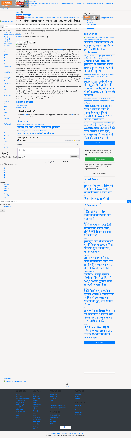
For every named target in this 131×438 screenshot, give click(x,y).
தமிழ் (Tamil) (20, 403)
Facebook (78, 406)
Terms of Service (61, 433)
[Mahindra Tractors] (107, 18)
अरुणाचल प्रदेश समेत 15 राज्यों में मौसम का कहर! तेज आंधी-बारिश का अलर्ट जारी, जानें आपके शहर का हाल (98, 263)
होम (24, 3)
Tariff (51, 400)
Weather (86, 255)
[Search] (21, 8)
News (85, 222)
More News (99, 342)
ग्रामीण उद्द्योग (36, 417)
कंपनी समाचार (100, 3)
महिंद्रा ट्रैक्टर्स (7, 37)
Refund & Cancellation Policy (75, 433)
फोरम (5, 191)
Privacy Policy (51, 433)
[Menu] (20, 1)
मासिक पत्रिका (27, 6)
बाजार (84, 3)
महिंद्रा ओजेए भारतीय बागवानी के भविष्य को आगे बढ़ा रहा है (97, 215)
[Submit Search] (129, 201)
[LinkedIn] (4, 174)
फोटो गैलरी (6, 184)
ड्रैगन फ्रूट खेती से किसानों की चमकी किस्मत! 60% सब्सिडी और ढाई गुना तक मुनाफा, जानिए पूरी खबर (99, 246)
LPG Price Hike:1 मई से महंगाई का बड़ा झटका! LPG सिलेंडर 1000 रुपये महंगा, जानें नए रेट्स (98, 332)
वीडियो (21, 6)
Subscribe (65, 161)
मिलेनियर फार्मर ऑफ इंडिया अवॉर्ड (12, 35)
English (18, 394)
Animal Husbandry (89, 271)
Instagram (78, 412)
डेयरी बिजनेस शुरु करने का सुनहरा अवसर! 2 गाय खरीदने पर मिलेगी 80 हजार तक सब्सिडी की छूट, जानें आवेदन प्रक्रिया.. (99, 298)
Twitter (77, 408)
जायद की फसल (8, 41)
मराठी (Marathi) (20, 400)
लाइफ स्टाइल (55, 18)
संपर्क (5, 197)
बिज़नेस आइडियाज (8, 43)
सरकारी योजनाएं (41, 3)
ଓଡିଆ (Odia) (19, 409)
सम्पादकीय (107, 3)
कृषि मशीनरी (7, 39)
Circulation (53, 398)
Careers (77, 398)
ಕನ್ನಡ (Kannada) (20, 407)
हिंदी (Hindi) (19, 396)
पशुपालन (48, 3)
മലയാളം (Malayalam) (22, 398)
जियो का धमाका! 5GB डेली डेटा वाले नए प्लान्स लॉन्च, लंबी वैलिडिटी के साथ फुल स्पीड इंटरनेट (98, 230)
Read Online (53, 394)
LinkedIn (77, 410)
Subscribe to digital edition (58, 408)
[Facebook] (4, 168)
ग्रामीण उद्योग (63, 3)
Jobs (61, 18)
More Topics (7, 206)
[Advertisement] (99, 358)
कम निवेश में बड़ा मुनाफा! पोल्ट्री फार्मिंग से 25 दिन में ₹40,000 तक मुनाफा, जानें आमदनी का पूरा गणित (98, 279)
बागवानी (53, 3)
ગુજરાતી (18, 417)
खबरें (34, 394)
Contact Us (78, 396)
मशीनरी (58, 3)
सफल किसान (79, 3)
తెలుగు (18, 415)
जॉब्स (67, 386)
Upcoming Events (55, 415)
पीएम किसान (7, 45)
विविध (64, 18)
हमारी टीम (6, 195)
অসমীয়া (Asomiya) (21, 411)
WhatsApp (78, 414)
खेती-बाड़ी (34, 3)
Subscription (53, 396)
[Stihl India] (92, 18)
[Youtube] (4, 176)
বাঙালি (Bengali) (20, 405)
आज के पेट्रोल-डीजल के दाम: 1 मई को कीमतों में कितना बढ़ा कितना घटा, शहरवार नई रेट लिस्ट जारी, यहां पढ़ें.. (99, 315)
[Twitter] (4, 172)
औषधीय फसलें (37, 405)
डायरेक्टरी (33, 6)
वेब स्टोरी (69, 3)
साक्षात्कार (93, 3)
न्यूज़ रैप (26, 18)
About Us (78, 394)
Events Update (54, 417)
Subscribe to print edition (57, 405)
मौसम (30, 3)
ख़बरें (27, 3)
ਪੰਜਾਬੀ (18, 413)
